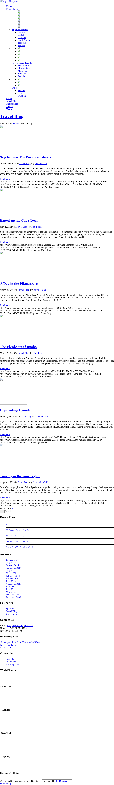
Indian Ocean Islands (22, 63)
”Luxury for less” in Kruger (17, 541)
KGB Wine (5, 647)
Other (14, 88)
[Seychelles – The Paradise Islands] (13, 151)
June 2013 (11, 581)
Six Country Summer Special (17, 530)
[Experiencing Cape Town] (13, 214)
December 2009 (13, 597)
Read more (5, 179)
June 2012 (11, 589)
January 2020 (12, 560)
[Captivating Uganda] (13, 403)
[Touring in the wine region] (13, 469)
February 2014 (13, 576)
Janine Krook (41, 163)
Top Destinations (20, 29)
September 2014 (13, 568)
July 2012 (10, 586)
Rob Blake (36, 226)
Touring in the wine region (20, 476)
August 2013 (12, 578)
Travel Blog (11, 116)
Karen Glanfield (40, 482)
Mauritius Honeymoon (15, 535)
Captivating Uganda (15, 410)
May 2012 (11, 592)
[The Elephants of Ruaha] (13, 340)
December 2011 (13, 594)
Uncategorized (13, 614)
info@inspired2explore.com (20, 625)
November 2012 (13, 584)
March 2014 (11, 573)
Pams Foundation (8, 645)
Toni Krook (38, 353)
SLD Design (62, 781)
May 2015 (11, 562)
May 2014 (11, 570)
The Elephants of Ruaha (18, 347)
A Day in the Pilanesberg (19, 283)
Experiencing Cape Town (19, 220)
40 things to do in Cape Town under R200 (20, 642)
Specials (10, 608)
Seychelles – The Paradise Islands (25, 157)
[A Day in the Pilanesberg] (13, 277)
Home (16, 123)
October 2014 (12, 565)
